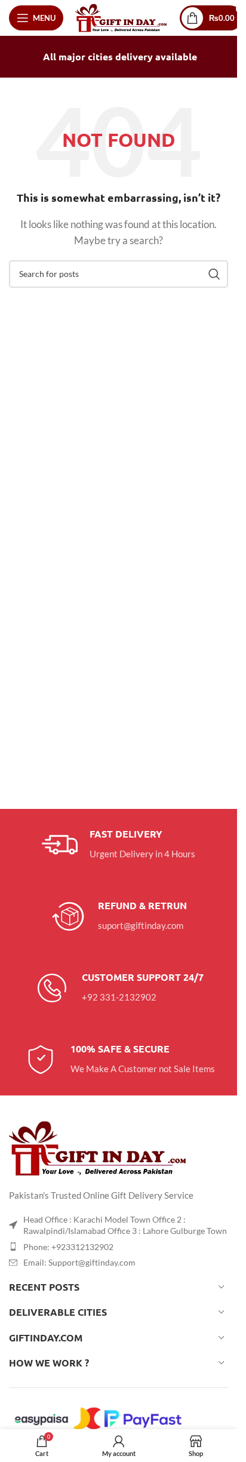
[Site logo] (121, 16)
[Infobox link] (118, 845)
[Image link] (98, 1146)
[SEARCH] (214, 274)
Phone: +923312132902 (68, 1247)
